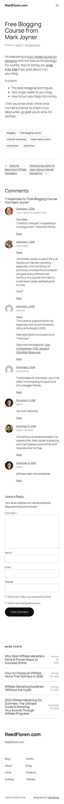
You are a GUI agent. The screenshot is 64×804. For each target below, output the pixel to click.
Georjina (20, 310)
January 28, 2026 (54, 675)
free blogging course (30, 132)
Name (8, 552)
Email (8, 567)
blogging (11, 132)
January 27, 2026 (54, 688)
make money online (40, 139)
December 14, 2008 (26, 462)
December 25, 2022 (53, 707)
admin (19, 45)
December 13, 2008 (26, 426)
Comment (11, 512)
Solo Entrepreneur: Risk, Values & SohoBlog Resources (33, 348)
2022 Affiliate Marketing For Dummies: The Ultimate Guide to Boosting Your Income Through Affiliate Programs (23, 706)
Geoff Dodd (22, 245)
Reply (19, 233)
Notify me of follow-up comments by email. (29, 596)
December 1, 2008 (25, 208)
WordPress (53, 797)
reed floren (29, 145)
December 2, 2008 (25, 367)
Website (9, 581)
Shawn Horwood (24, 430)
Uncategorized (32, 45)
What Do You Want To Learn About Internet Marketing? (42, 169)
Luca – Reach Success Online (31, 212)
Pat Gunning (22, 371)
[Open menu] (57, 5)
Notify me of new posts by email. (24, 603)
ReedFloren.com (16, 5)
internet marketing (16, 139)
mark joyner (13, 145)
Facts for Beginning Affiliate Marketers (15, 169)
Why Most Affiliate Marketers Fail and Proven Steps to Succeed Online (24, 659)
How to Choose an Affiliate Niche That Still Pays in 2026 (24, 674)
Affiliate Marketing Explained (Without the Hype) (24, 688)
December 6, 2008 (25, 400)
